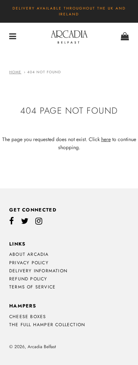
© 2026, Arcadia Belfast (32, 346)
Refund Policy (28, 279)
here (106, 139)
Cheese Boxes (27, 316)
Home (15, 72)
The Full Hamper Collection (47, 324)
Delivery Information (38, 271)
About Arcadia (29, 254)
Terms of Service (32, 287)
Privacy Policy (29, 262)
